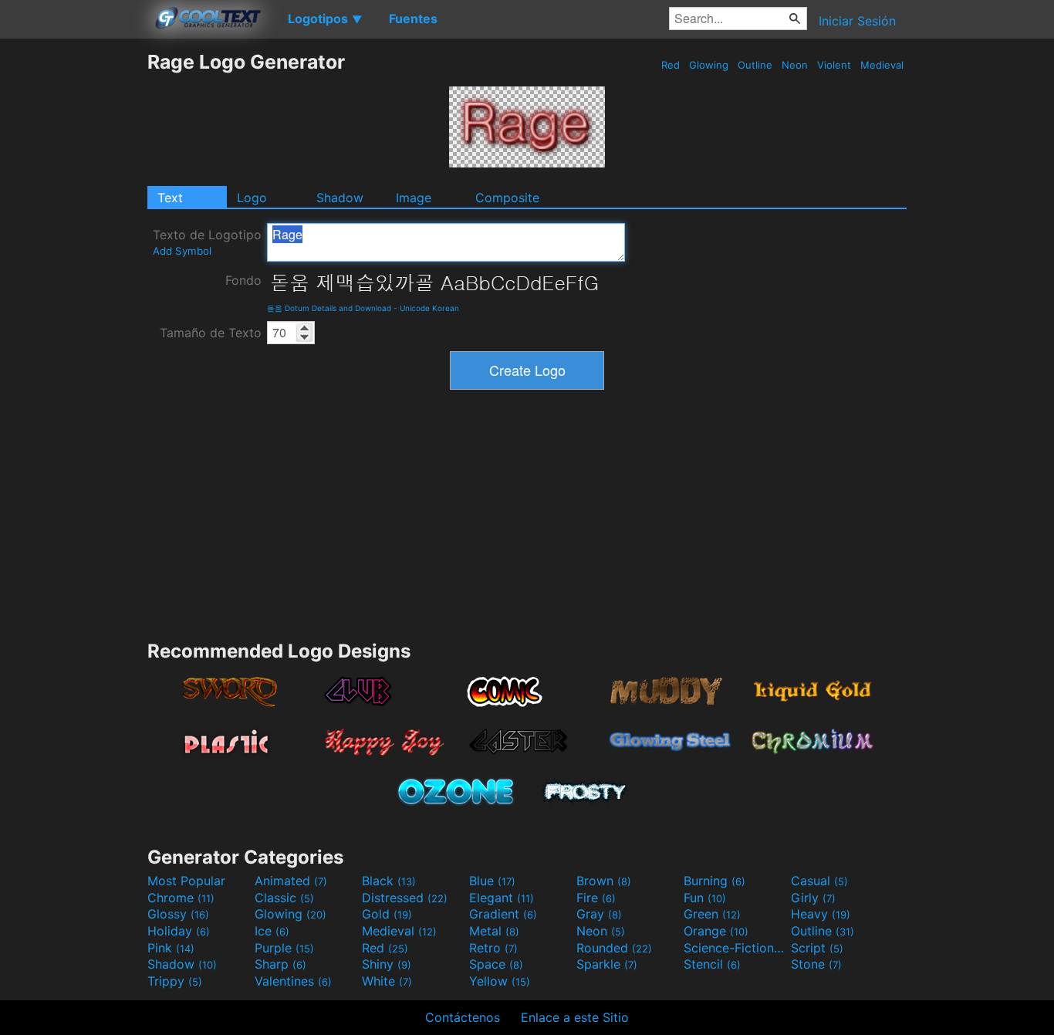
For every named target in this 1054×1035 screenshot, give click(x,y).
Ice (272, 931)
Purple (284, 948)
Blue (492, 880)
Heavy (820, 914)
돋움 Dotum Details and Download (329, 308)
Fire (596, 897)
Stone (816, 964)
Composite (507, 197)
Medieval (882, 65)
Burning (714, 880)
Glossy (178, 914)
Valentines (293, 981)
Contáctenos (462, 1017)
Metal (494, 931)
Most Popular (186, 880)
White (387, 981)
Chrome (181, 897)
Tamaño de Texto (211, 332)
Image (413, 197)
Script (817, 948)
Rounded (614, 948)
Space (496, 964)
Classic (284, 897)
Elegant (501, 897)
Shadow (339, 197)
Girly (813, 897)
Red (670, 65)
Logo (252, 197)
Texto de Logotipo (207, 242)
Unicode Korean (429, 308)
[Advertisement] (73, 281)
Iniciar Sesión (857, 21)
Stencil (712, 964)
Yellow (499, 981)
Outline (755, 65)
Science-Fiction (735, 948)
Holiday (178, 931)
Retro (493, 948)
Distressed (405, 897)
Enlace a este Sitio (575, 1017)
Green (712, 914)
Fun (705, 897)
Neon (795, 65)
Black (389, 880)
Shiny (386, 964)
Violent (834, 65)
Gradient (503, 914)
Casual (819, 880)
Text (170, 197)
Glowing (708, 65)
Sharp (280, 964)
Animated (291, 880)
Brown (603, 880)
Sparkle (606, 964)
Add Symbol (182, 251)
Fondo (243, 280)
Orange (716, 931)
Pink (170, 948)
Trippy (174, 981)
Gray (599, 914)
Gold (387, 914)
